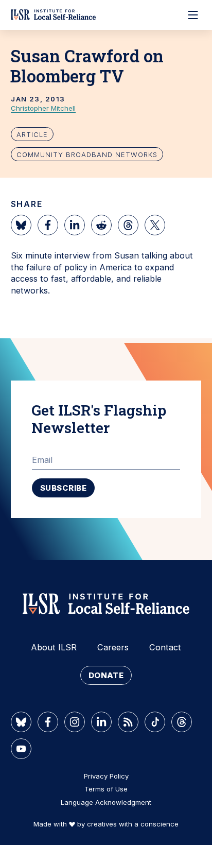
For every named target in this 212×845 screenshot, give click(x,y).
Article (32, 134)
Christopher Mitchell (43, 108)
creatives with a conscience (133, 824)
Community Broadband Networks (86, 154)
